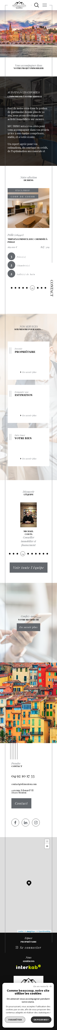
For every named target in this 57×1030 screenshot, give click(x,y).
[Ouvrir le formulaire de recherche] (36, 5)
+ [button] (47, 841)
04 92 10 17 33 (23, 775)
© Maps (30, 931)
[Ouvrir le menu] (44, 5)
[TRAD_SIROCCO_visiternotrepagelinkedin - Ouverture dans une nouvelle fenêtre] (25, 822)
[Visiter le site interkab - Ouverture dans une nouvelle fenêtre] (28, 967)
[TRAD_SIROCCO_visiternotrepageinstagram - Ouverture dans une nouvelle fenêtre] (36, 822)
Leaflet (20, 931)
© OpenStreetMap (44, 931)
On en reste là (40, 986)
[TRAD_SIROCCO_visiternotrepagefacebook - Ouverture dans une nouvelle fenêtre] (15, 822)
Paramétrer (15, 1019)
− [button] (47, 846)
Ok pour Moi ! (41, 1019)
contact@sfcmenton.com (24, 784)
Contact (52, 288)
